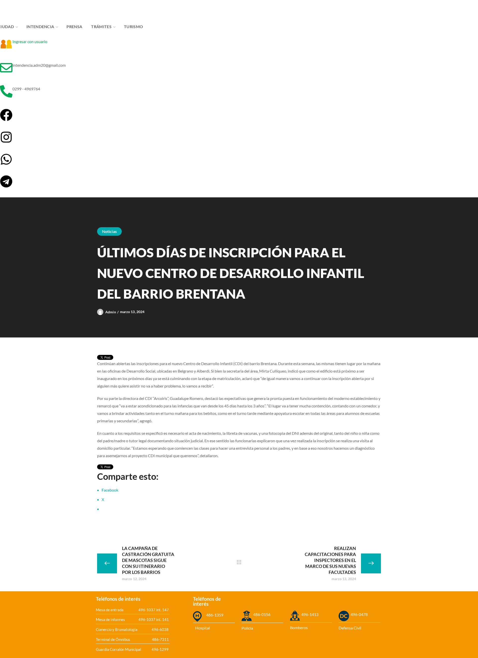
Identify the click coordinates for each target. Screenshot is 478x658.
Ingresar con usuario (29, 41)
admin (110, 312)
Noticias (109, 231)
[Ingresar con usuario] (6, 44)
